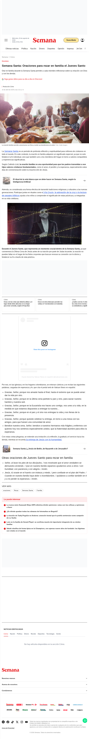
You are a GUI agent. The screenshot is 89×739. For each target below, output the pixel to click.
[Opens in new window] (7, 722)
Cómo (12, 57)
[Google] (3, 722)
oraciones (6, 490)
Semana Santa (11, 151)
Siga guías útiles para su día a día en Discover (23, 79)
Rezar (16, 490)
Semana (5, 57)
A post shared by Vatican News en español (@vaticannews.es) (44, 377)
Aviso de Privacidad (10, 728)
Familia (39, 490)
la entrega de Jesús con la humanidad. (44, 439)
